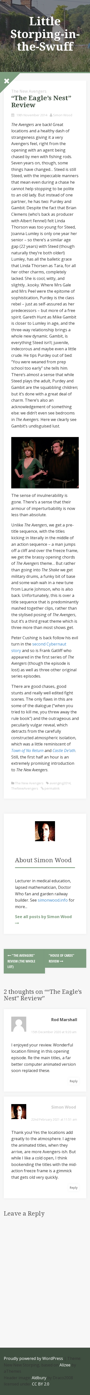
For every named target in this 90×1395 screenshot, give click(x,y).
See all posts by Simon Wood (43, 916)
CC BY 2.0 (40, 1384)
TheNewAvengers (24, 788)
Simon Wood (62, 115)
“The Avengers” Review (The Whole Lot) (21, 961)
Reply (74, 1081)
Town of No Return (27, 750)
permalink (52, 788)
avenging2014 (60, 783)
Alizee (65, 1365)
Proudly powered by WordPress (33, 1358)
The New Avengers (28, 91)
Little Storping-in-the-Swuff (45, 34)
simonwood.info (53, 900)
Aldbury (39, 1377)
